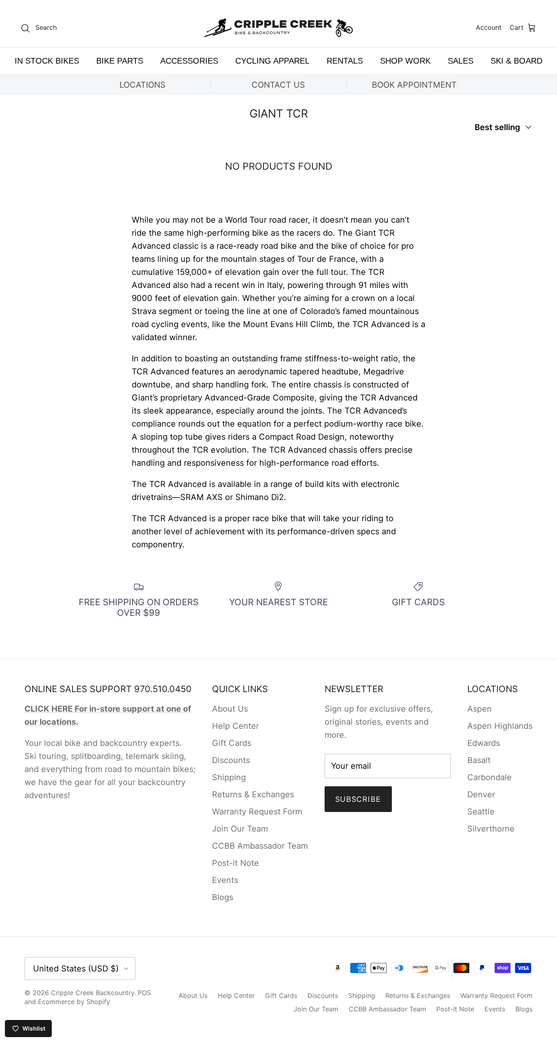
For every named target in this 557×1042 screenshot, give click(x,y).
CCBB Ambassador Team (260, 846)
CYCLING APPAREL (272, 60)
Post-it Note (235, 863)
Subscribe (358, 799)
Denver (481, 794)
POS (144, 993)
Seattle (481, 811)
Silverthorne (491, 829)
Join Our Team (240, 829)
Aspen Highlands (500, 726)
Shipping (229, 777)
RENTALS (345, 60)
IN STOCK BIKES (47, 60)
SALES (460, 60)
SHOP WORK (405, 60)
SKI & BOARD (516, 60)
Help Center (235, 726)
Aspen (479, 709)
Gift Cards (231, 743)
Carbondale (489, 777)
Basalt (479, 760)
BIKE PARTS (119, 60)
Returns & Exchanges (253, 794)
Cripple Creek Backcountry (92, 993)
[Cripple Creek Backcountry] (278, 28)
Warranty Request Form (257, 811)
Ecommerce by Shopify (74, 1002)
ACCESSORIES (189, 60)
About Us (230, 709)
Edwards (483, 743)
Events (225, 880)
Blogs (222, 897)
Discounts (231, 760)
